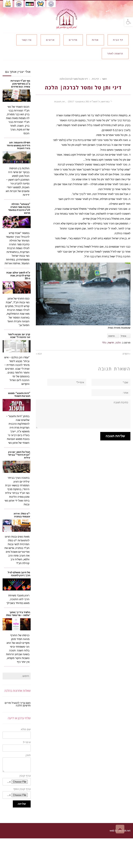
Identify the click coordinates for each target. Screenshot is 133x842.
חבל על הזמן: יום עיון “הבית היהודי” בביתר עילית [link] (19, 455)
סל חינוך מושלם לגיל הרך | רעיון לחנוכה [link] (19, 574)
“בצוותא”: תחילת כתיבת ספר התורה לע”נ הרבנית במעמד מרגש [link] (19, 208)
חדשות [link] (111, 342)
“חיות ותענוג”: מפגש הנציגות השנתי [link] (19, 394)
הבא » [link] (39, 353)
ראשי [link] (104, 78)
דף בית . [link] (95, 78)
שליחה (22, 803)
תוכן (28, 755)
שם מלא (26, 729)
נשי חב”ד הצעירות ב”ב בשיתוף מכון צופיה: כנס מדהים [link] (20, 83)
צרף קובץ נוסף (22, 789)
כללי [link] (104, 342)
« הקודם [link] (126, 353)
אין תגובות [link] (59, 101)
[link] (128, 21)
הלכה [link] (118, 342)
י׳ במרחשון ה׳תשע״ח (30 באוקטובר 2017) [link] (90, 101)
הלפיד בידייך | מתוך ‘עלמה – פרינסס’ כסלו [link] (18, 614)
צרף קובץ (25, 776)
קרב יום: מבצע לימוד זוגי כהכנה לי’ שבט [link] (19, 336)
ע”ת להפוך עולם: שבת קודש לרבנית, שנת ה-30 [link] (18, 275)
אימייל (27, 742)
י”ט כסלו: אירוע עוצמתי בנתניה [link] (22, 515)
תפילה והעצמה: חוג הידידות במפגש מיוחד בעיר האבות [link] (18, 145)
